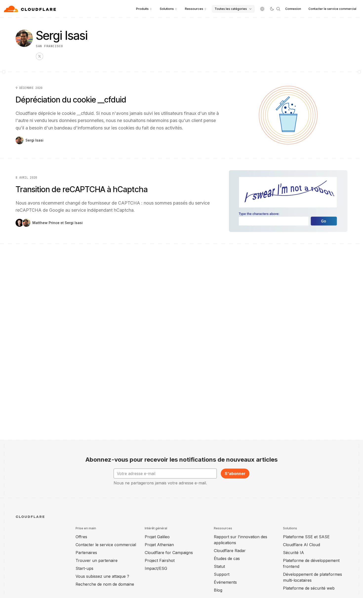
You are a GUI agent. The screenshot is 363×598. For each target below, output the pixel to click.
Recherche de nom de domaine (105, 584)
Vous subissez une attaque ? (102, 576)
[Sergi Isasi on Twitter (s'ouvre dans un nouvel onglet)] (39, 56)
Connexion (293, 9)
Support (221, 574)
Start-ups (84, 568)
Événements (225, 582)
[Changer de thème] (272, 9)
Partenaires (86, 552)
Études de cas (227, 558)
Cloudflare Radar (230, 550)
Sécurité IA (293, 552)
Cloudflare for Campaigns (169, 552)
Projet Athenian (159, 544)
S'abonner (235, 473)
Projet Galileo (157, 536)
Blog (218, 590)
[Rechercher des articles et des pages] (278, 9)
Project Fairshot (160, 560)
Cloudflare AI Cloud (301, 544)
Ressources (194, 9)
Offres (81, 536)
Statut (219, 566)
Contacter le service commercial (332, 9)
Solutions (167, 9)
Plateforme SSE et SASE (306, 536)
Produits (142, 9)
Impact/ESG (156, 568)
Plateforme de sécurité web (309, 588)
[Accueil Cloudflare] (30, 9)
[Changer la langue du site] (262, 8)
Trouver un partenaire (97, 560)
